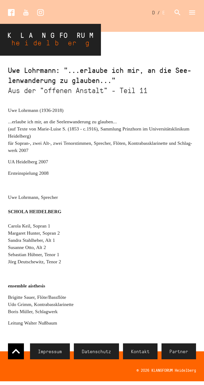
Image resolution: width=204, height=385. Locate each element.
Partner (178, 351)
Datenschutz (96, 351)
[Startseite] (50, 40)
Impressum (50, 351)
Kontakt (140, 351)
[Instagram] (40, 13)
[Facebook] (11, 13)
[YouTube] (26, 13)
